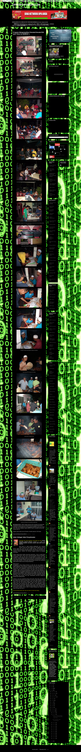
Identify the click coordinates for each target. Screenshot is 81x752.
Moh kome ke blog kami (52, 594)
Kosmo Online (52, 375)
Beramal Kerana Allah (53, 659)
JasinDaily (51, 386)
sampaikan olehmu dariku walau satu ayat (52, 570)
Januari (53, 710)
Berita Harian (52, 396)
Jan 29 (54, 712)
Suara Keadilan (51, 418)
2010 (52, 690)
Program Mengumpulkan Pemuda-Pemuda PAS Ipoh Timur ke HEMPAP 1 (28, 33)
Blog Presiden (57, 149)
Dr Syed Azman (52, 260)
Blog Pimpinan (55, 152)
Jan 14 (54, 729)
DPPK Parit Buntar (51, 323)
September (54, 696)
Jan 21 (54, 722)
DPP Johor (51, 299)
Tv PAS (63, 149)
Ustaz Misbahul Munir (51, 237)
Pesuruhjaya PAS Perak (52, 248)
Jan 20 (54, 724)
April (53, 705)
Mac (53, 707)
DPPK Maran (52, 332)
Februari (53, 709)
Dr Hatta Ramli (52, 257)
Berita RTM (51, 429)
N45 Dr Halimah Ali (51, 218)
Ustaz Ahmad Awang (52, 231)
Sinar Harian (52, 401)
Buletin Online (52, 404)
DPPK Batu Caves (51, 336)
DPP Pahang (52, 308)
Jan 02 (54, 736)
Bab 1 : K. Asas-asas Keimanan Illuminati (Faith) (52, 574)
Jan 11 (54, 731)
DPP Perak (51, 305)
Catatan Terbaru (16, 597)
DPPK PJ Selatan (51, 346)
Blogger (47, 749)
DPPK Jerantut (52, 320)
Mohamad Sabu (51, 276)
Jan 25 (54, 714)
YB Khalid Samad (51, 214)
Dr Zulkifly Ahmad (51, 210)
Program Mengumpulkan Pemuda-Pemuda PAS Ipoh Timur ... (57, 716)
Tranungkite (52, 383)
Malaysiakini (52, 407)
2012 (52, 686)
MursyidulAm (51, 149)
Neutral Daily (52, 391)
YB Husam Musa (51, 263)
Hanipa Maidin (52, 245)
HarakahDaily (62, 145)
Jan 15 (54, 727)
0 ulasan (32, 592)
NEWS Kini (51, 412)
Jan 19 (54, 726)
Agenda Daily (52, 423)
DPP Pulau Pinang (51, 291)
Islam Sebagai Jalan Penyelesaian (24, 537)
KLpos (50, 394)
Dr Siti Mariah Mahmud (52, 228)
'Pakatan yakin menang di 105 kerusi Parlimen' (52, 596)
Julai (53, 700)
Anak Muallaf (52, 524)
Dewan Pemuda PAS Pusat (52, 194)
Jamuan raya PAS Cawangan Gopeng (52, 492)
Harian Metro (52, 409)
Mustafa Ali (51, 270)
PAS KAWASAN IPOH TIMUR (52, 184)
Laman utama (30, 597)
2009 (52, 741)
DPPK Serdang (52, 342)
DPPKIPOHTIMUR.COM (26, 4)
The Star (51, 431)
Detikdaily (51, 399)
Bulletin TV (56, 148)
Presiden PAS (52, 272)
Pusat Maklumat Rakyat (51, 372)
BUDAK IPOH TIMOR (52, 546)
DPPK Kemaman (51, 357)
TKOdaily (51, 426)
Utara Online (52, 421)
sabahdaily (51, 368)
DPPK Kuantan (52, 326)
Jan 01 (54, 738)
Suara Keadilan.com (58, 157)
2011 (52, 688)
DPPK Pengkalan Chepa (51, 353)
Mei (52, 703)
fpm (38, 749)
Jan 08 (54, 733)
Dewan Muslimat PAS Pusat (52, 180)
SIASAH (51, 381)
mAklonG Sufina (51, 500)
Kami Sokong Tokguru (52, 467)
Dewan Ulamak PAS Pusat (52, 190)
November (54, 693)
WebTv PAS (53, 145)
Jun (52, 702)
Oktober (53, 695)
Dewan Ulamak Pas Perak (52, 166)
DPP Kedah (51, 288)
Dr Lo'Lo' (51, 251)
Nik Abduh (51, 234)
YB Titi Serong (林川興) (52, 203)
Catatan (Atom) (31, 601)
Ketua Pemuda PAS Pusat (52, 221)
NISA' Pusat (51, 187)
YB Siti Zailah (52, 224)
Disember (54, 691)
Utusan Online (52, 388)
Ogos (53, 698)
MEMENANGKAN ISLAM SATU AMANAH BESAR (52, 175)
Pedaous (51, 645)
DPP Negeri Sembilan (51, 303)
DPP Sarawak (52, 296)
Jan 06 (54, 734)
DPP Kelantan (52, 294)
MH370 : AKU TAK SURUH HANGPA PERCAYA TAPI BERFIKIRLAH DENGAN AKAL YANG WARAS (52, 505)
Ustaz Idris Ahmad (51, 207)
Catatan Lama (42, 597)
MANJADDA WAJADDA (51, 490)
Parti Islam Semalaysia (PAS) (51, 169)
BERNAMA (51, 415)
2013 (52, 684)
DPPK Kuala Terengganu (52, 339)
